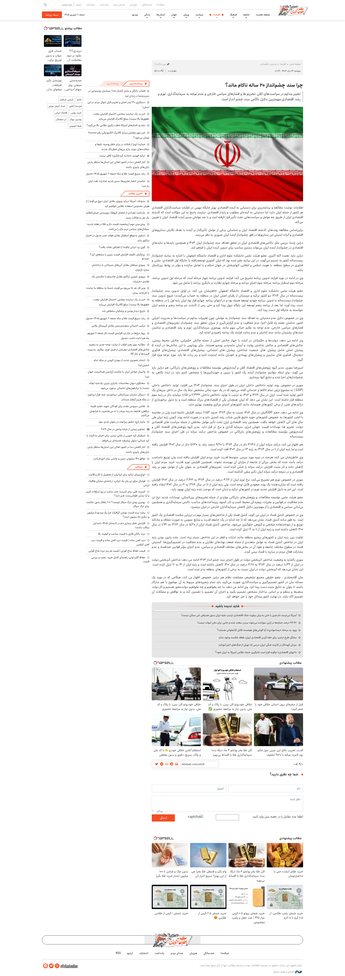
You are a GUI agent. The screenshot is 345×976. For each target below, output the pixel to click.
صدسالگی (147, 5)
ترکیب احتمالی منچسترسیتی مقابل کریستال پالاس (118, 326)
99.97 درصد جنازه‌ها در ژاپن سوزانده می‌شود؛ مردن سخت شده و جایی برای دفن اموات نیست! (247, 622)
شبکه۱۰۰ (161, 5)
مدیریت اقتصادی (268, 64)
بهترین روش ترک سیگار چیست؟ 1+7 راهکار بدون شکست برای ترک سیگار (117, 504)
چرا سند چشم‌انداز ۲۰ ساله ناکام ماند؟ (264, 85)
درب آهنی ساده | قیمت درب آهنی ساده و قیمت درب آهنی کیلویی (120, 542)
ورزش (186, 15)
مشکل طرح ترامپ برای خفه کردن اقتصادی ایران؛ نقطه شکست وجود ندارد (257, 637)
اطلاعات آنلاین (293, 10)
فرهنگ (233, 15)
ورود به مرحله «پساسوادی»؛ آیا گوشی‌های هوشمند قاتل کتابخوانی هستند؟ (257, 630)
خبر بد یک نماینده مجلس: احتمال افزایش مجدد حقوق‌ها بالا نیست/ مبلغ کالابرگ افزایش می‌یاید (121, 116)
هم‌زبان (133, 5)
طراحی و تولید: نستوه (284, 972)
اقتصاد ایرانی (61, 113)
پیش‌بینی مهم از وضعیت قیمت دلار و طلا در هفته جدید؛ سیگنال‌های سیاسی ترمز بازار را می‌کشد (118, 226)
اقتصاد (216, 15)
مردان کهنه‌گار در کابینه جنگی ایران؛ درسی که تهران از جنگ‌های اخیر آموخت (257, 645)
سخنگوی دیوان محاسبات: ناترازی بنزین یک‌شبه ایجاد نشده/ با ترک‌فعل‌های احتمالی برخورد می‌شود (119, 385)
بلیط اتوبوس (75, 126)
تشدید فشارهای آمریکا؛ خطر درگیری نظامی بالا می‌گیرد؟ (115, 125)
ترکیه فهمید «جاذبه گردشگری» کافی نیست (122, 155)
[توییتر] (51, 965)
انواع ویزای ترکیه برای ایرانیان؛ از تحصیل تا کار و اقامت (116, 474)
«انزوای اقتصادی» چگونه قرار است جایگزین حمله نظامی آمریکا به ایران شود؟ (256, 652)
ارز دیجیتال (61, 119)
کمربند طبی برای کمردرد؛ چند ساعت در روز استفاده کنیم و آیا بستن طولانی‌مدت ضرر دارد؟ (117, 493)
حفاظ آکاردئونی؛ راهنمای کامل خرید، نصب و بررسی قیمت (120, 559)
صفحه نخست (263, 15)
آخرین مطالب (135, 193)
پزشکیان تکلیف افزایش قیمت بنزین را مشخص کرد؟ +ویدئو (119, 256)
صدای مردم (119, 5)
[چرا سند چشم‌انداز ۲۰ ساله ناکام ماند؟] (227, 154)
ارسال (163, 817)
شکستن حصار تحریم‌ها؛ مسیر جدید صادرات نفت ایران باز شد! (118, 183)
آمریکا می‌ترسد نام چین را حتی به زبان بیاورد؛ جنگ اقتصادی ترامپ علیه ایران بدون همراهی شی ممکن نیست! (239, 615)
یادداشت (104, 5)
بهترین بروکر (76, 119)
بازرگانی (139, 467)
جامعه (246, 15)
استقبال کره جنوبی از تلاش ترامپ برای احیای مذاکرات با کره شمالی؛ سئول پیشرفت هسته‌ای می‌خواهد (117, 438)
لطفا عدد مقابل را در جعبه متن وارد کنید (278, 816)
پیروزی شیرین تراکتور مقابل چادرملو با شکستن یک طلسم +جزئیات (120, 279)
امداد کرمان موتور (57, 106)
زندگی (147, 15)
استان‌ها (161, 15)
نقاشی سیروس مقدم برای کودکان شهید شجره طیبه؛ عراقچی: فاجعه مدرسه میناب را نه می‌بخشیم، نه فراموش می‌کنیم (119, 410)
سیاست (199, 15)
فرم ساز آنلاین (75, 106)
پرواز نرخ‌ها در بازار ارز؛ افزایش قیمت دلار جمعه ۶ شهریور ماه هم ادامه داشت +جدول (118, 335)
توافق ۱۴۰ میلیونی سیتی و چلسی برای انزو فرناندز (119, 458)
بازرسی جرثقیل (66, 99)
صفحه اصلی (295, 64)
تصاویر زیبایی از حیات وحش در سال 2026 (123, 429)
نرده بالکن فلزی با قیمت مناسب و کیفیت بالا (121, 534)
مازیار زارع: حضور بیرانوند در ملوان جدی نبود (121, 422)
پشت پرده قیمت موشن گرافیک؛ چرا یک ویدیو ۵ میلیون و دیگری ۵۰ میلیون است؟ (118, 514)
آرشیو (78, 5)
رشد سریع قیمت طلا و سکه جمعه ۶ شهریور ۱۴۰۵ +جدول (115, 173)
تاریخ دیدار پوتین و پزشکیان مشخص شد (123, 311)
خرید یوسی (76, 113)
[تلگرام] (45, 965)
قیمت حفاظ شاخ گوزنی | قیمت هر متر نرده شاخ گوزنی (116, 551)
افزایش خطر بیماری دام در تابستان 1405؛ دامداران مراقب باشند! (121, 525)
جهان (174, 15)
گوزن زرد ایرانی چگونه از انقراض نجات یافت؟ (122, 247)
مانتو (79, 99)
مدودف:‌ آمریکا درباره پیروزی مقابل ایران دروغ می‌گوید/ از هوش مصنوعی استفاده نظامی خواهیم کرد (117, 203)
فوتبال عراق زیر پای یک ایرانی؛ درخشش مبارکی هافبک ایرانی (118, 483)
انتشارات (90, 5)
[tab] (138, 83)
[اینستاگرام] (57, 965)
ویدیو (135, 15)
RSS (118, 953)
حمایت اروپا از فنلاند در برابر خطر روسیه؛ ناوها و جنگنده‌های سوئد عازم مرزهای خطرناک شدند (122, 146)
